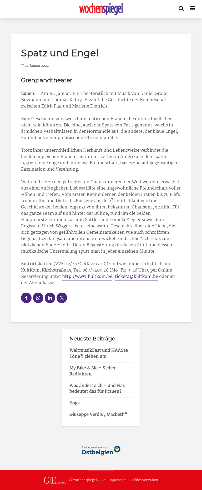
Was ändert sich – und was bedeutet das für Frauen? (97, 388)
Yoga (74, 403)
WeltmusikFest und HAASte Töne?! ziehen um (98, 353)
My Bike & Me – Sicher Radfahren (92, 371)
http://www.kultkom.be (87, 276)
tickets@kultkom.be (136, 276)
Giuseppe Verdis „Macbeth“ (98, 414)
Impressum (118, 480)
